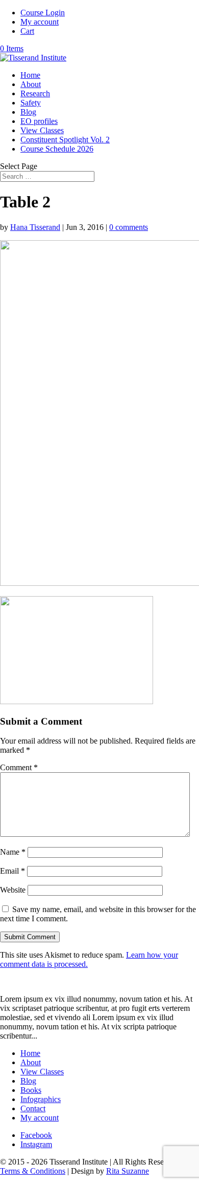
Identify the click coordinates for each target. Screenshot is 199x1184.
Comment (19, 767)
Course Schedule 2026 (56, 148)
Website (13, 889)
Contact (32, 1108)
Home (30, 75)
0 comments (128, 227)
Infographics (40, 1099)
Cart (27, 31)
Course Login (42, 12)
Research (35, 93)
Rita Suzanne (127, 1171)
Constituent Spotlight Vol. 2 (65, 139)
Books (30, 1090)
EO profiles (39, 121)
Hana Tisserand (35, 227)
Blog (28, 112)
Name (13, 852)
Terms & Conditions (32, 1171)
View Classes (42, 130)
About (30, 84)
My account (39, 21)
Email (12, 870)
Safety (30, 102)
